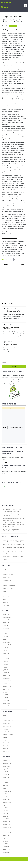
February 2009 (6, 703)
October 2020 (6, 614)
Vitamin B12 (6, 596)
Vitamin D (5, 602)
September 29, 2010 (10, 308)
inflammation (5, 59)
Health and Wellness (8, 574)
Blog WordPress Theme (10, 859)
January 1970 (6, 706)
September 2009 (7, 686)
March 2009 (6, 700)
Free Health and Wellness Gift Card (12, 541)
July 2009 (5, 692)
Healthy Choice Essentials (17, 544)
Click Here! (4, 462)
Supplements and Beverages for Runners (13, 540)
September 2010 (7, 656)
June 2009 (5, 694)
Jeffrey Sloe (21, 20)
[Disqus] (14, 283)
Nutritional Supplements (9, 585)
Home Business (7, 580)
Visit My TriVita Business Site (9, 238)
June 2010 (5, 664)
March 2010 (6, 672)
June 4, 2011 (8, 342)
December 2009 (7, 681)
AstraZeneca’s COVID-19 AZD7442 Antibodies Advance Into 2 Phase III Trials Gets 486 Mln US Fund (13, 524)
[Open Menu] (25, 5)
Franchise (5, 571)
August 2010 (6, 658)
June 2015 (5, 636)
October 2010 (6, 653)
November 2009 (7, 683)
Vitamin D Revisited (8, 551)
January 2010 (6, 678)
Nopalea (16, 259)
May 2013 (5, 647)
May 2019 (5, 625)
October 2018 (6, 631)
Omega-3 (5, 591)
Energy (4, 569)
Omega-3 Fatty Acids (10, 344)
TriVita (4, 594)
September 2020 (7, 617)
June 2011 (5, 650)
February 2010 (6, 675)
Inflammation (13, 25)
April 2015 (5, 639)
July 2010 (5, 661)
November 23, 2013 (9, 20)
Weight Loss (6, 544)
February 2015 (6, 642)
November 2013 (7, 645)
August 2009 (6, 689)
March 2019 (6, 628)
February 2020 (6, 620)
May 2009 (5, 697)
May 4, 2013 (8, 324)
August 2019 (6, 622)
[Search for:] (14, 363)
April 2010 (5, 669)
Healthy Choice (6, 577)
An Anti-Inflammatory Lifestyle (12, 311)
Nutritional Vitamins (8, 588)
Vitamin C (5, 599)
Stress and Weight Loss (9, 547)
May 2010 (5, 667)
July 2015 (5, 633)
